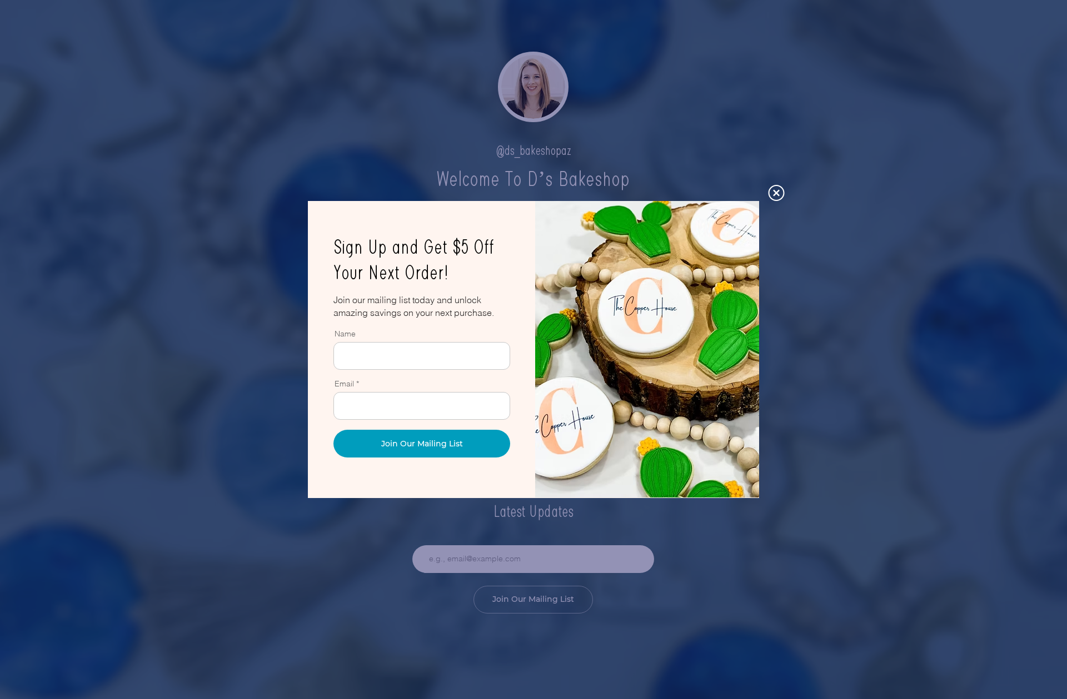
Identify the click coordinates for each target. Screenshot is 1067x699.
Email (344, 384)
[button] (776, 193)
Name (345, 334)
